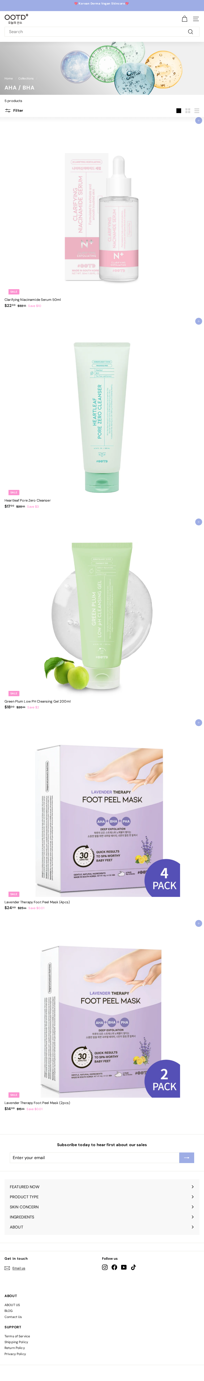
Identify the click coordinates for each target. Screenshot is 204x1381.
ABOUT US (12, 1305)
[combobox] (102, 32)
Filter (17, 110)
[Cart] (184, 19)
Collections (26, 78)
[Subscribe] (186, 1157)
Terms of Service (17, 1336)
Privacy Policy (15, 1354)
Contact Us (13, 1317)
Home (9, 78)
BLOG (9, 1311)
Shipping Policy (16, 1342)
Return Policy (15, 1348)
